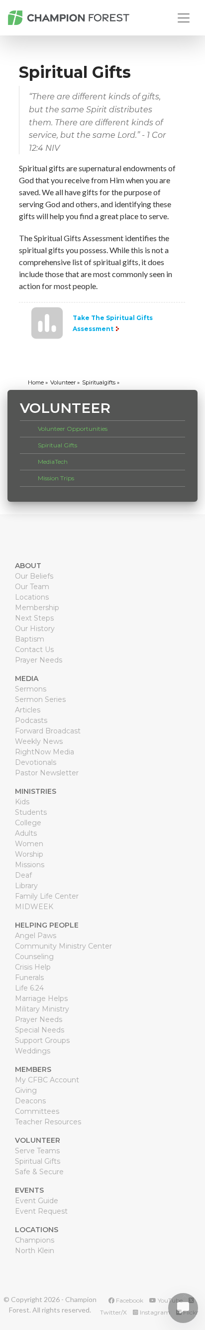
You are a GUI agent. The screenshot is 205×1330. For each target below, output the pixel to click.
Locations (32, 597)
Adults (26, 833)
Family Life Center (47, 896)
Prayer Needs (38, 660)
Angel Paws (35, 935)
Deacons (30, 1100)
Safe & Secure (39, 1171)
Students (31, 812)
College (28, 822)
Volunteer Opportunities (72, 428)
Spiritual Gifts (57, 445)
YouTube (169, 1300)
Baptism (29, 639)
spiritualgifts (98, 382)
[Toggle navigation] (183, 17)
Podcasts (31, 720)
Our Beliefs (34, 576)
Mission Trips (56, 478)
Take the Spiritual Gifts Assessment (113, 323)
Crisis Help (33, 967)
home (36, 382)
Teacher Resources (48, 1121)
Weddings (32, 1050)
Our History (35, 628)
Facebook (128, 1300)
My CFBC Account (47, 1079)
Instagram (154, 1312)
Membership (37, 607)
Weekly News (39, 741)
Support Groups (42, 1040)
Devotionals (35, 762)
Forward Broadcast (48, 730)
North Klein (34, 1250)
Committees (37, 1111)
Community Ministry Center (63, 946)
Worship (29, 854)
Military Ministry (42, 1008)
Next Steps (34, 618)
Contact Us (34, 649)
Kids (22, 801)
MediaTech (53, 461)
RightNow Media (44, 751)
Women (29, 843)
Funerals (29, 977)
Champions (34, 1240)
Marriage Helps (41, 998)
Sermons (30, 688)
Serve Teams (37, 1150)
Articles (27, 709)
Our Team (32, 586)
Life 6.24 (29, 988)
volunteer (63, 382)
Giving (26, 1090)
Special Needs (39, 1029)
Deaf (23, 875)
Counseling (34, 956)
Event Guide (36, 1200)
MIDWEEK (34, 906)
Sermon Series (40, 699)
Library (26, 885)
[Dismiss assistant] (185, 1296)
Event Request (41, 1211)
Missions (29, 864)
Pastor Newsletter (47, 772)
